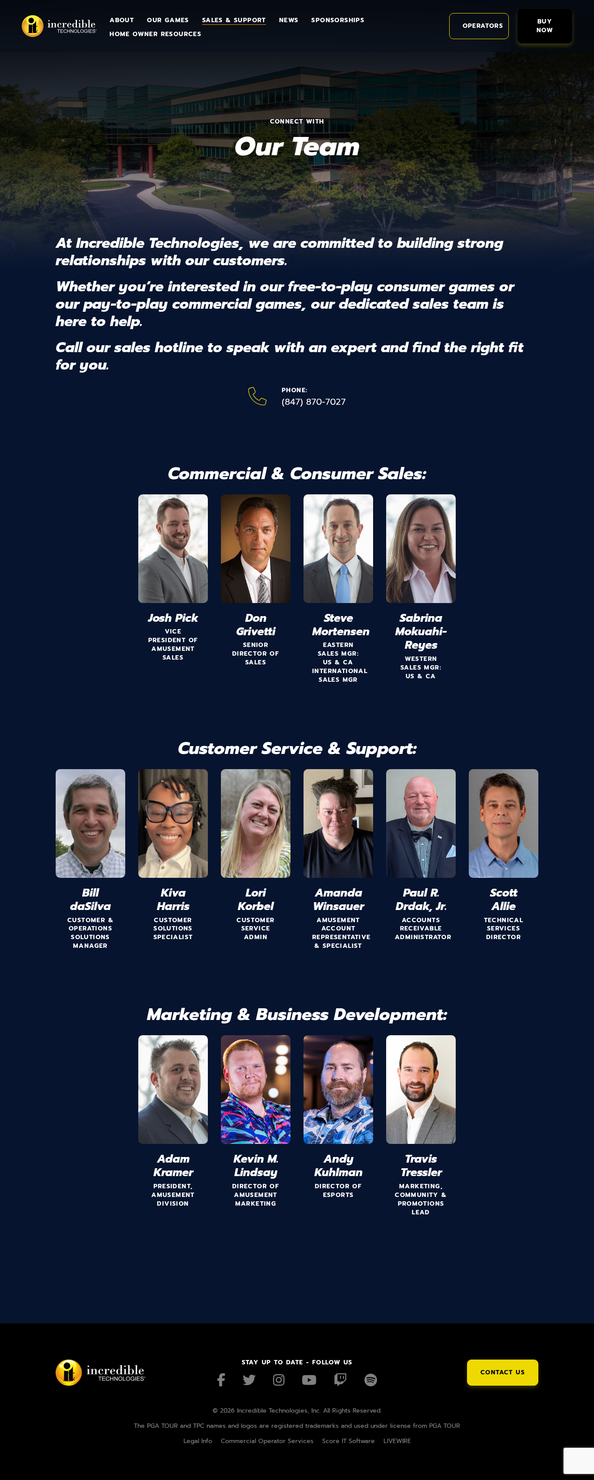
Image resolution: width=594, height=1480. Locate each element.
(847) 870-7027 (314, 401)
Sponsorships (337, 20)
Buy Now (545, 26)
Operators (483, 25)
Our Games (168, 20)
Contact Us (503, 1372)
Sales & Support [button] (234, 20)
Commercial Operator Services (267, 1440)
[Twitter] (249, 1380)
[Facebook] (221, 1380)
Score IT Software (348, 1440)
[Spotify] (370, 1380)
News (289, 20)
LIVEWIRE (397, 1440)
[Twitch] (340, 1380)
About (122, 20)
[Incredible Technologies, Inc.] (59, 26)
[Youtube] (309, 1380)
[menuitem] (122, 19)
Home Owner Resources (155, 34)
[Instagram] (278, 1380)
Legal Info (198, 1440)
